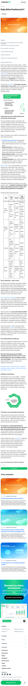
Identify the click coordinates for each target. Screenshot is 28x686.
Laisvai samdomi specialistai (8, 297)
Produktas (4, 636)
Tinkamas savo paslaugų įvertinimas (9, 58)
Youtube (4, 665)
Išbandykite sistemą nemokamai (14, 597)
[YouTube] (10, 674)
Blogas (3, 655)
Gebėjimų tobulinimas (5, 54)
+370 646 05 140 (6, 629)
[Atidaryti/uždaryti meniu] (24, 683)
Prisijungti (23, 2)
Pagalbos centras (18, 629)
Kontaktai (4, 631)
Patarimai (4, 13)
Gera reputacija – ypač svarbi (7, 48)
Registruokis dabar (11, 682)
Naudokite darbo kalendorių (9, 140)
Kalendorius (5, 653)
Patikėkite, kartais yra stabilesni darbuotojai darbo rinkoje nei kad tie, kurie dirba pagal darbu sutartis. (13, 368)
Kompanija (4, 643)
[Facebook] (2, 674)
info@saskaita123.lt (18, 631)
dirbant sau (4, 73)
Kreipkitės (4, 626)
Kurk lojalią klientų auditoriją (7, 51)
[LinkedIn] (5, 674)
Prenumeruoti (14, 468)
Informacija (5, 650)
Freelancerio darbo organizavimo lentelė (10, 45)
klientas (13, 327)
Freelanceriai (4, 165)
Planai (3, 639)
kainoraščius (18, 438)
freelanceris (10, 84)
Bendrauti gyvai (6, 620)
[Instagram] (7, 674)
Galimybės (4, 647)
